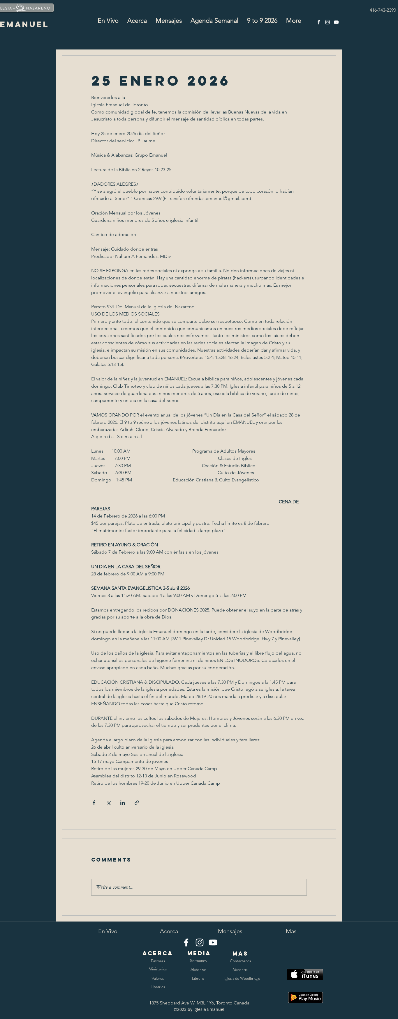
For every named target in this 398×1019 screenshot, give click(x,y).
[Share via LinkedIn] (122, 802)
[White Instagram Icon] (327, 22)
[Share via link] (137, 802)
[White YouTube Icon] (336, 22)
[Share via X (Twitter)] (108, 802)
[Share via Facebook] (94, 802)
